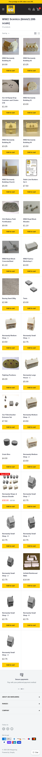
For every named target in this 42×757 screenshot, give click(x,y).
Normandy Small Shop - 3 (8, 614)
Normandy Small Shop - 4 (8, 654)
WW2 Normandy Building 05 (8, 141)
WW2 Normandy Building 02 (29, 59)
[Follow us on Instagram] (7, 728)
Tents (25, 298)
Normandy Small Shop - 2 (8, 574)
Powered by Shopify (8, 752)
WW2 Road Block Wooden (29, 220)
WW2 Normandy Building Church (8, 181)
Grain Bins (6, 454)
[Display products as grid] (35, 33)
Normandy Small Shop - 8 (8, 535)
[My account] (34, 9)
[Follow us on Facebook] (3, 728)
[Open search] (29, 9)
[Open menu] (3, 9)
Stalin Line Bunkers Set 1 (30, 181)
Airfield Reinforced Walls (30, 574)
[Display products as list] (39, 33)
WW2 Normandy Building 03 (8, 59)
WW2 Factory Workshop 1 (28, 260)
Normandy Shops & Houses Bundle (9, 495)
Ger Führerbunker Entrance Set (9, 416)
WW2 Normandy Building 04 (29, 141)
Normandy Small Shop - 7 (29, 495)
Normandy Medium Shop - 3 (30, 416)
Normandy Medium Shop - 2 (30, 455)
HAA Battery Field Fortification (9, 220)
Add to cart (10, 70)
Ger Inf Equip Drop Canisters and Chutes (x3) (10, 100)
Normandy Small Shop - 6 (29, 614)
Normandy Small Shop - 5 (29, 535)
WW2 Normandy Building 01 (29, 99)
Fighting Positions (9, 375)
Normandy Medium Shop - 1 (9, 337)
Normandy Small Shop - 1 (29, 337)
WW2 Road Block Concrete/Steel (8, 260)
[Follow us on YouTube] (11, 728)
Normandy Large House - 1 (29, 376)
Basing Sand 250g (9, 298)
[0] (38, 9)
